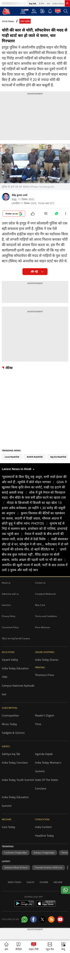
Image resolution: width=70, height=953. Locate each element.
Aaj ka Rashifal (58, 456)
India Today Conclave (15, 762)
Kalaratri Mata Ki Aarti (15, 867)
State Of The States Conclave (46, 784)
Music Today (9, 724)
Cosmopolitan (10, 715)
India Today (58, 3)
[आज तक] (6, 11)
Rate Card (40, 605)
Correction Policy (10, 627)
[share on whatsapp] (65, 890)
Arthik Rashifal (35, 456)
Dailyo (30, 882)
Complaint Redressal (45, 593)
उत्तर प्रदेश (25, 21)
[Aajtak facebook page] (33, 919)
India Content (43, 827)
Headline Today (44, 835)
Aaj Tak (32, 3)
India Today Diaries (46, 659)
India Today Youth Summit (18, 780)
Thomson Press (44, 675)
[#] (57, 214)
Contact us (40, 582)
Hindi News (8, 21)
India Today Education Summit (15, 801)
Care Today (8, 827)
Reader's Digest (44, 715)
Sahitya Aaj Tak (11, 754)
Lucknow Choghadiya (15, 852)
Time (38, 724)
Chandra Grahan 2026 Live (48, 867)
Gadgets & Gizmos (13, 732)
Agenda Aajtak (44, 754)
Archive (57, 882)
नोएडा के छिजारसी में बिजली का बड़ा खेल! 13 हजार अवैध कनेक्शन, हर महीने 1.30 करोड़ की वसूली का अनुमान (33, 507)
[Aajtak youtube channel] (60, 919)
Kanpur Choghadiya (44, 852)
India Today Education (15, 668)
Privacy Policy (8, 616)
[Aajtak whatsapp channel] (24, 919)
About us (6, 582)
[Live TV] (57, 12)
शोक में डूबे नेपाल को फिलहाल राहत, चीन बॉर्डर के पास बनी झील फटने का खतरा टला (34, 497)
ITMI (4, 677)
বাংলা (48, 3)
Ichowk (44, 882)
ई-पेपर (41, 3)
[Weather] (34, 12)
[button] (63, 946)
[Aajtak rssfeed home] (51, 919)
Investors (6, 605)
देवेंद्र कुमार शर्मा (19, 195)
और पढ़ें (34, 271)
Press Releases (42, 627)
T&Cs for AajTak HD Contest (16, 638)
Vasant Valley (10, 659)
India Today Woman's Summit (48, 767)
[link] (67, 3)
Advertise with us (10, 593)
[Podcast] (42, 11)
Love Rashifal (12, 456)
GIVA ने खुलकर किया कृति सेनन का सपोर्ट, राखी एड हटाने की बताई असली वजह (34, 487)
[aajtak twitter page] (42, 919)
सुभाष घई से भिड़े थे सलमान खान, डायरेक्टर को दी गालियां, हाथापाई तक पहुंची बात (34, 528)
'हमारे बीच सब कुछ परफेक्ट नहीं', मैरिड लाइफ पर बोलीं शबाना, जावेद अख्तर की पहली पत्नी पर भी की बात (34, 554)
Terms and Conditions (46, 616)
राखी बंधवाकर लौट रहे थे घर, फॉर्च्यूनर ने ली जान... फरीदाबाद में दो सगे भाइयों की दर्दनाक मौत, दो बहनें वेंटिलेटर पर (35, 544)
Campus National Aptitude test (18, 690)
